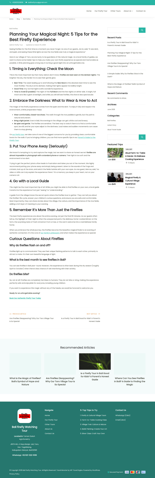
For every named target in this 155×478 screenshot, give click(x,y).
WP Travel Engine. (76, 470)
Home (88, 11)
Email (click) (120, 420)
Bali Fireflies (13, 29)
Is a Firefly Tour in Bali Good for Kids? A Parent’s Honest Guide (80, 320)
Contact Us (141, 11)
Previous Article (19, 314)
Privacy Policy (14, 474)
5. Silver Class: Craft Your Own (92, 433)
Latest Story (111, 125)
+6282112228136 (17, 2)
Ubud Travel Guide (114, 130)
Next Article (92, 314)
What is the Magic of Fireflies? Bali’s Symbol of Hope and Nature (25, 381)
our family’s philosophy (50, 233)
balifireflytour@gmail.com (37, 2)
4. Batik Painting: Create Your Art (93, 429)
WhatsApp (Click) (122, 415)
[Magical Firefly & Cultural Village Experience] (115, 174)
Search (142, 30)
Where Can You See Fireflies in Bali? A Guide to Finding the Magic (129, 381)
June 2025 (111, 109)
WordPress (96, 470)
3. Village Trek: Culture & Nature (93, 424)
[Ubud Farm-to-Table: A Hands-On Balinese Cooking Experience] (115, 149)
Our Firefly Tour (101, 11)
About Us (127, 11)
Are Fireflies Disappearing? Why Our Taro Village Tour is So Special (31, 320)
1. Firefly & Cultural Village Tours (93, 415)
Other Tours (116, 11)
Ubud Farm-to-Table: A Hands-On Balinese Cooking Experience (135, 156)
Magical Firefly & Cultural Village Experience (133, 180)
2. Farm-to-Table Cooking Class (93, 420)
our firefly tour (18, 134)
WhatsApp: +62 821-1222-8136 (24, 455)
